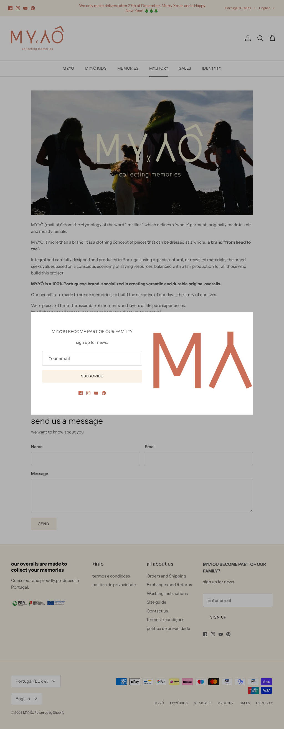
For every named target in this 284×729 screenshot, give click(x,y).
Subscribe (92, 376)
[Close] (246, 318)
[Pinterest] (104, 393)
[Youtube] (96, 393)
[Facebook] (80, 393)
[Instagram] (88, 393)
